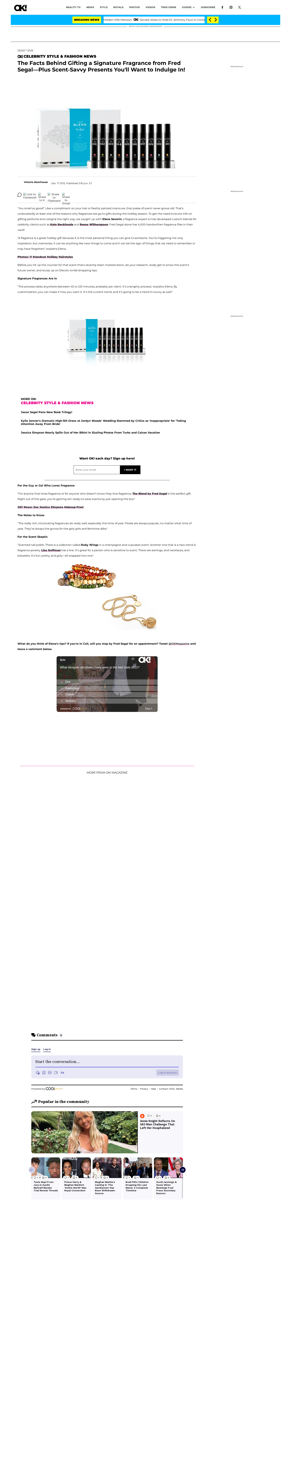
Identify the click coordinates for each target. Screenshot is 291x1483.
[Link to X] (239, 7)
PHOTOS (134, 7)
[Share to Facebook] (30, 195)
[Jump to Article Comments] (20, 195)
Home (21, 50)
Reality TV (73, 7)
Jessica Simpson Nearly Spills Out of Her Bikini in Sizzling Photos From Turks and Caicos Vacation (90, 432)
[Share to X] (42, 195)
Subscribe (208, 7)
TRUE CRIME (168, 7)
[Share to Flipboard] (54, 195)
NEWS (90, 7)
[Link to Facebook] (222, 7)
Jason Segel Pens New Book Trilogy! (46, 412)
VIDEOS (150, 7)
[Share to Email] (66, 195)
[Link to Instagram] (231, 7)
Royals (118, 7)
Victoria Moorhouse (36, 182)
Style (104, 7)
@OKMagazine (179, 643)
